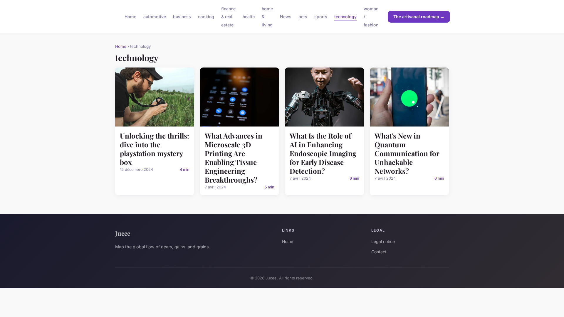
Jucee (122, 233)
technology (345, 16)
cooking (206, 16)
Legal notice (383, 241)
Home (130, 16)
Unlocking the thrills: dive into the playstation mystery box (154, 149)
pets (302, 16)
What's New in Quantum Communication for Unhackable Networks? (407, 153)
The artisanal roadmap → (418, 16)
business (182, 16)
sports (320, 16)
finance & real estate (228, 16)
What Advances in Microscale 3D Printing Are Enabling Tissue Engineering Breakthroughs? (233, 157)
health (249, 16)
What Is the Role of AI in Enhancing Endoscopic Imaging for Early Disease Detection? (323, 153)
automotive (154, 16)
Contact (379, 251)
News (285, 16)
